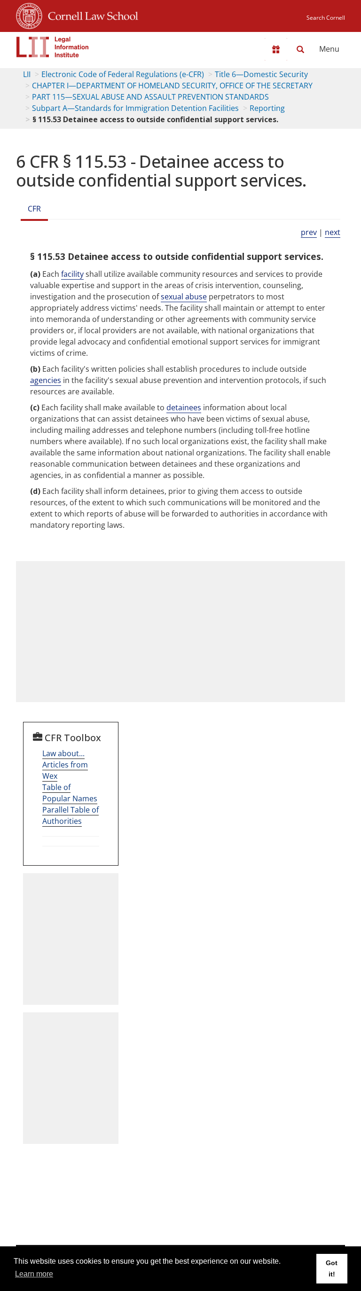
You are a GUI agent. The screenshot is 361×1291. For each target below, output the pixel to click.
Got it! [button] (331, 1268)
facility (72, 274)
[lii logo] (52, 47)
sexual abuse (184, 296)
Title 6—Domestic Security (261, 74)
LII (27, 74)
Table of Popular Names (69, 793)
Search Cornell (325, 18)
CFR (34, 208)
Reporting (267, 108)
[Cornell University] (29, 14)
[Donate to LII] (276, 49)
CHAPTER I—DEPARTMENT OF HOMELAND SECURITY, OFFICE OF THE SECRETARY (172, 85)
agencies (45, 380)
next (332, 232)
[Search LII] (300, 49)
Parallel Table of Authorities (70, 815)
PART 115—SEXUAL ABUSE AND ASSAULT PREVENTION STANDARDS (150, 97)
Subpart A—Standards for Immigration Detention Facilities (135, 108)
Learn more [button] (34, 1274)
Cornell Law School (90, 14)
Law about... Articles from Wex (65, 764)
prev (309, 232)
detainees (183, 407)
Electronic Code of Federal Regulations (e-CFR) (122, 74)
